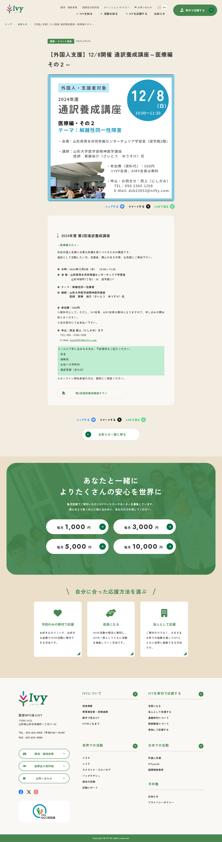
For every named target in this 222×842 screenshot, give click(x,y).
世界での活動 (92, 745)
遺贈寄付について (158, 717)
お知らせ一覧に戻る (112, 434)
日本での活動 (158, 745)
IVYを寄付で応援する (164, 693)
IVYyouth (154, 764)
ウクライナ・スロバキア (96, 769)
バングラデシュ (91, 775)
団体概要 (87, 706)
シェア (111, 206)
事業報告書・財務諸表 (95, 711)
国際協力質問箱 (90, 7)
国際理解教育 (156, 769)
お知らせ (159, 14)
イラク (86, 758)
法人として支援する (159, 711)
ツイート (136, 206)
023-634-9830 (34, 732)
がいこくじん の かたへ (117, 7)
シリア (86, 764)
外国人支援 (154, 758)
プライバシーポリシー (161, 802)
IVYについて (92, 693)
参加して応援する (158, 729)
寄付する (195, 10)
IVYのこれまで (91, 723)
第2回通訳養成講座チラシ (91, 393)
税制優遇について (158, 723)
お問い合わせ (145, 7)
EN (164, 7)
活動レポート (90, 787)
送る (162, 206)
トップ (8, 24)
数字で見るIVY (91, 717)
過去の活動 (88, 781)
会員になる (154, 706)
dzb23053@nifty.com (83, 340)
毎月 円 (74, 527)
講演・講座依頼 (68, 7)
